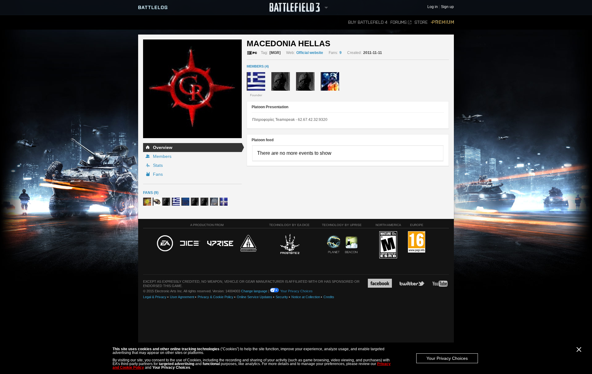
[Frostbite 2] (289, 245)
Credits (328, 297)
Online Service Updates (254, 297)
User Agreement (182, 297)
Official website (309, 53)
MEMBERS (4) (258, 66)
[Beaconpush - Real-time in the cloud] (351, 245)
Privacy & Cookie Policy (215, 297)
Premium (442, 22)
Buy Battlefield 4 (367, 22)
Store (421, 22)
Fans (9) (150, 193)
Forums (398, 22)
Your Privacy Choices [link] (296, 291)
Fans (158, 174)
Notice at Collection (305, 297)
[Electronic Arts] (165, 243)
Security (282, 297)
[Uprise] (220, 244)
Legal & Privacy (154, 297)
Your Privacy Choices (447, 358)
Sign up (447, 7)
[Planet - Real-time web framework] (334, 244)
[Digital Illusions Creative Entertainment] (190, 243)
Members (162, 156)
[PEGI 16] (416, 242)
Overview (162, 147)
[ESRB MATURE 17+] (388, 245)
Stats (158, 165)
